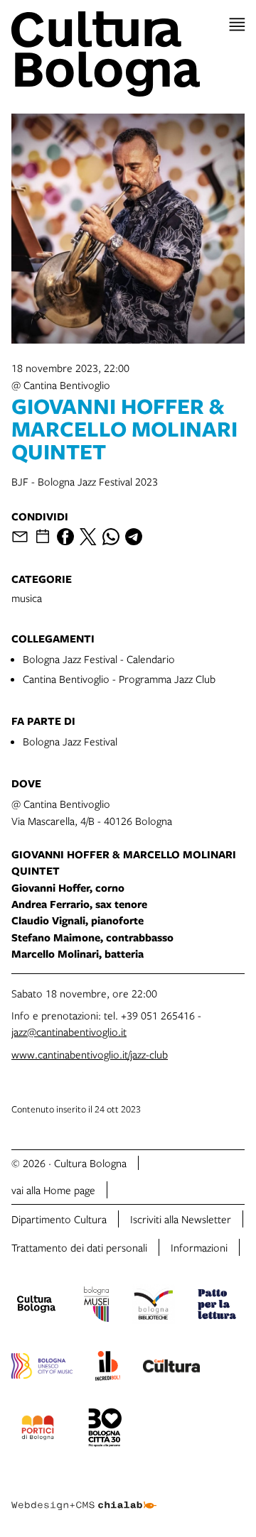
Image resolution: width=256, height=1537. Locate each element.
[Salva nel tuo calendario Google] (42, 536)
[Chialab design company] (83, 1494)
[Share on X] (88, 536)
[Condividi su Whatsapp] (110, 536)
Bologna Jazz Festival (70, 741)
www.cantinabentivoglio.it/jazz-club (89, 1054)
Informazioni (199, 1247)
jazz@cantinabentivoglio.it (69, 1031)
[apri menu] (237, 24)
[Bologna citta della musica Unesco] (42, 1368)
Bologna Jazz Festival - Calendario (99, 659)
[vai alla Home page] (128, 54)
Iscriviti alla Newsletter (180, 1219)
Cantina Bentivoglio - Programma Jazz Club (119, 679)
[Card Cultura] (171, 1368)
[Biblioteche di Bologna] (153, 1306)
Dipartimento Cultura (59, 1219)
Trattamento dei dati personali (79, 1247)
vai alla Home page (53, 1190)
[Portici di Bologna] (37, 1430)
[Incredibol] (107, 1368)
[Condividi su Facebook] (65, 536)
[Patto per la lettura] (217, 1306)
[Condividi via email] (19, 536)
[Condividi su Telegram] (133, 536)
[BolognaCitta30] (105, 1430)
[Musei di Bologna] (96, 1306)
